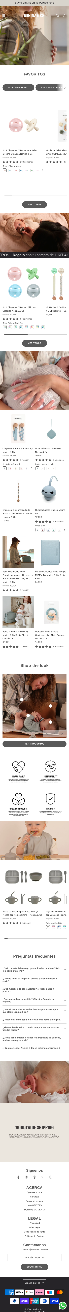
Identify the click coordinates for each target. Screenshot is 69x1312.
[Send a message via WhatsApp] (62, 1305)
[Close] (63, 612)
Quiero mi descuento (34, 676)
